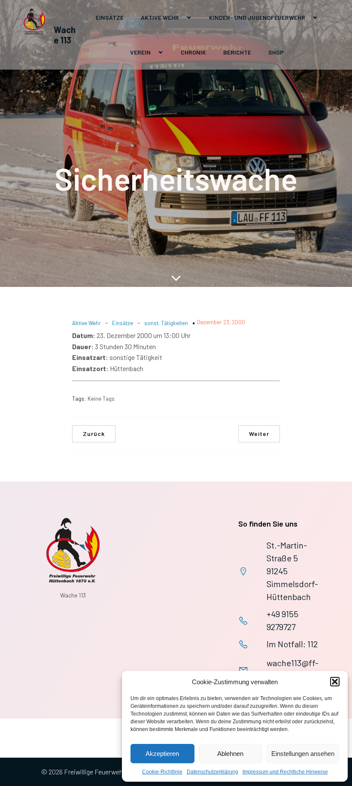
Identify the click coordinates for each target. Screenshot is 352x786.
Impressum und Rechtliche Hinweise (285, 772)
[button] (335, 681)
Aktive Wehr (86, 323)
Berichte (237, 52)
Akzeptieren (162, 753)
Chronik (193, 52)
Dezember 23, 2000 (221, 322)
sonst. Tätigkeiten (166, 323)
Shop (276, 52)
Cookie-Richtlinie (162, 772)
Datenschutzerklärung (212, 772)
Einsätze (110, 17)
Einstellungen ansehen (302, 753)
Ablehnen (230, 753)
